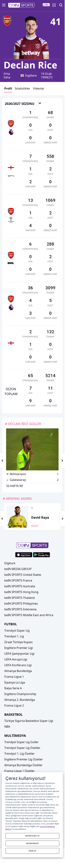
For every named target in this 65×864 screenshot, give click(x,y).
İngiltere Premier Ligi (18, 648)
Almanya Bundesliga (18, 671)
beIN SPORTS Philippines (21, 603)
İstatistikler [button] (22, 88)
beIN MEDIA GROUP (18, 569)
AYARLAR (32, 851)
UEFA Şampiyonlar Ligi (19, 654)
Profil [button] (8, 88)
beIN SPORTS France (18, 580)
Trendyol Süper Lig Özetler (22, 748)
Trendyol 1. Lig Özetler (19, 754)
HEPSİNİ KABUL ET (32, 836)
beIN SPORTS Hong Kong (21, 592)
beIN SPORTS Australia (19, 586)
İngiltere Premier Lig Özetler (23, 759)
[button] (21, 5)
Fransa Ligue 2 (14, 705)
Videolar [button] (38, 88)
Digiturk (9, 563)
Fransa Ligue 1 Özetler (19, 771)
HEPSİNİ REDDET (32, 843)
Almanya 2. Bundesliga (19, 700)
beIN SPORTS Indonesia (20, 609)
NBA (7, 727)
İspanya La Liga (14, 682)
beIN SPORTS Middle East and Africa (28, 615)
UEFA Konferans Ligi (18, 665)
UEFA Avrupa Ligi (15, 659)
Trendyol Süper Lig (17, 631)
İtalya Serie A (13, 688)
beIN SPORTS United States (22, 575)
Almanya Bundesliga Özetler (23, 765)
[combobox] (23, 103)
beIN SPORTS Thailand (19, 598)
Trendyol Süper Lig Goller (21, 742)
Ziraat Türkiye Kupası (18, 642)
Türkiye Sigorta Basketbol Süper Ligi (28, 721)
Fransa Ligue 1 (14, 677)
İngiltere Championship (20, 694)
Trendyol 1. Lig (14, 636)
